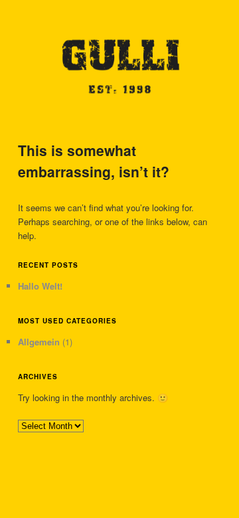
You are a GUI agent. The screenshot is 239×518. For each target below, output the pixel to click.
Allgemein (39, 341)
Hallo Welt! (40, 286)
